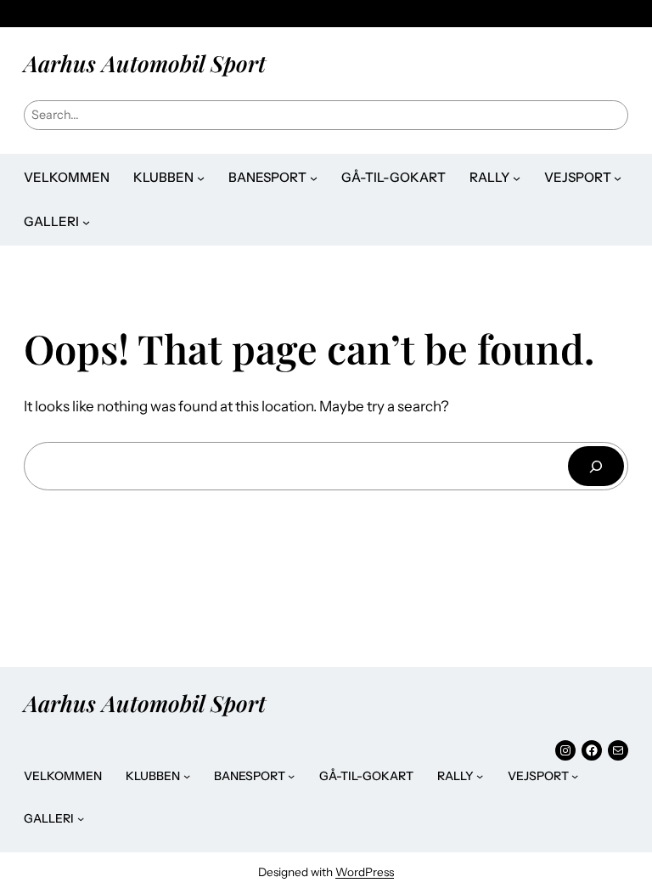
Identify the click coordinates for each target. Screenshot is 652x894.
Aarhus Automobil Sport (145, 63)
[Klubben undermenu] (201, 178)
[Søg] (596, 466)
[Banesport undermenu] (314, 178)
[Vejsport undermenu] (617, 178)
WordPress (364, 872)
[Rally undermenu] (516, 178)
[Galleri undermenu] (86, 222)
